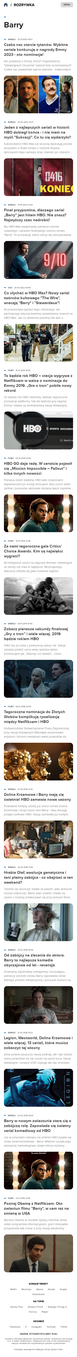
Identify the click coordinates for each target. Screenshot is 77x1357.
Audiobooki (38, 1294)
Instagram (36, 1326)
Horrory (33, 1311)
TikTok (63, 1326)
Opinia (39, 1289)
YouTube (51, 1326)
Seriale (51, 1289)
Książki (63, 1289)
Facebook (15, 1326)
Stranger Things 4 (57, 1306)
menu (67, 4)
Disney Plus (16, 1306)
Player (45, 1311)
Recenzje (26, 1289)
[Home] (22, 5)
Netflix (13, 1289)
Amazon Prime (35, 1306)
